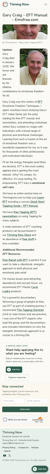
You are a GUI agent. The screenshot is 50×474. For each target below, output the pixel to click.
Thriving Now (19, 4)
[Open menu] (46, 4)
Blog (21, 42)
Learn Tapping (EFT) (33, 42)
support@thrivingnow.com (13, 443)
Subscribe (25, 409)
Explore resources (17, 377)
